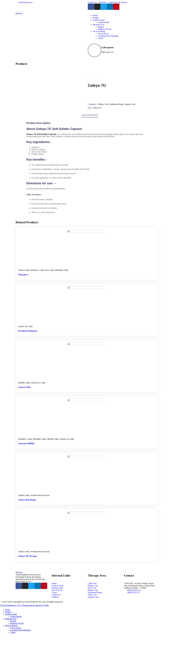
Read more (87, 264)
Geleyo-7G (97, 108)
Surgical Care (129, 104)
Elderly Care (37, 270)
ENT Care (49, 270)
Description (90, 115)
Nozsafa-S (23, 274)
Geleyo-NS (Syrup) (27, 556)
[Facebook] (91, 7)
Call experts (107, 47)
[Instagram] (97, 7)
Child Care (23, 270)
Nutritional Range (116, 104)
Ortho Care (24, 383)
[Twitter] (103, 7)
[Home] (19, 13)
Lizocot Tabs (24, 387)
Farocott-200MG (26, 443)
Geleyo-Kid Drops (27, 499)
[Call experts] (94, 50)
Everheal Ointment (27, 331)
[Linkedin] (110, 7)
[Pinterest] (116, 7)
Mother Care (103, 104)
